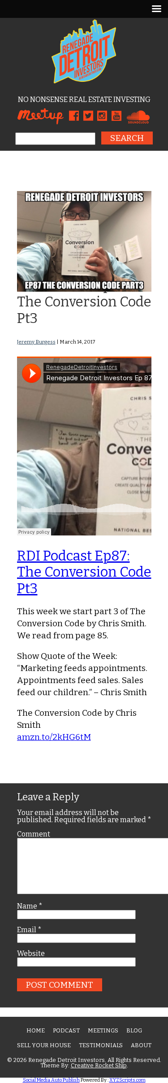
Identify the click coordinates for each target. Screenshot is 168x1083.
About (141, 1045)
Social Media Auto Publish (51, 1080)
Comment (33, 834)
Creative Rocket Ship (99, 1065)
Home (35, 1030)
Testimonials (101, 1045)
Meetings (103, 1030)
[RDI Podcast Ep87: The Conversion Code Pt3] (84, 289)
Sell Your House (44, 1045)
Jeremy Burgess (36, 342)
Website (31, 953)
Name (30, 906)
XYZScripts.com (127, 1080)
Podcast (66, 1030)
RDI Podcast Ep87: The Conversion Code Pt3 (84, 302)
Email (29, 930)
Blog (134, 1030)
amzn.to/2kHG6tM (54, 737)
